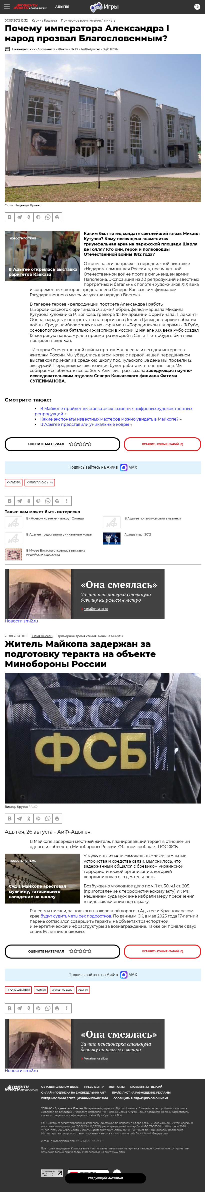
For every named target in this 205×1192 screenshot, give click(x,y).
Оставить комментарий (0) (162, 444)
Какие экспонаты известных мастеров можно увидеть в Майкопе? (109, 419)
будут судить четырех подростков (75, 916)
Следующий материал (105, 1178)
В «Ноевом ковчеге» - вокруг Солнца (55, 518)
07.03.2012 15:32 (16, 20)
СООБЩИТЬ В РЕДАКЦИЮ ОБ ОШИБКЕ (141, 1098)
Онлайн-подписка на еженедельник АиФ (73, 1092)
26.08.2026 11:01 (16, 636)
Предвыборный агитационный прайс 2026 (74, 1098)
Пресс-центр (94, 1087)
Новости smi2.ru (21, 621)
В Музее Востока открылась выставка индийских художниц (55, 552)
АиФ (34, 807)
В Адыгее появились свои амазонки (152, 518)
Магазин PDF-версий (146, 1087)
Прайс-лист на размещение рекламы (141, 1092)
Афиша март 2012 (137, 534)
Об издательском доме (59, 1087)
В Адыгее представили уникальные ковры (84, 424)
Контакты (116, 1087)
